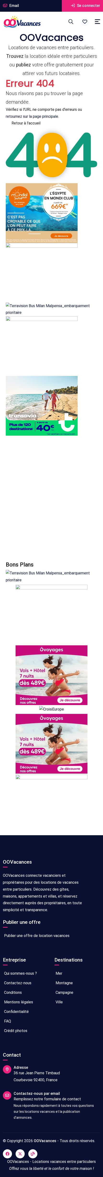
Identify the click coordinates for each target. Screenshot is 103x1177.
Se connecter (88, 5)
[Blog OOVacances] (32, 1153)
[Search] (71, 21)
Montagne (64, 983)
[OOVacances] (22, 21)
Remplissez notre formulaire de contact (47, 1099)
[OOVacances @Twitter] (20, 1153)
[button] (84, 21)
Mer (58, 973)
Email (13, 5)
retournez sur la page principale (32, 116)
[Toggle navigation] (97, 21)
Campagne (64, 992)
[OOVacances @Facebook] (7, 1153)
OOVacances (45, 1141)
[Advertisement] (51, 498)
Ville (59, 1002)
